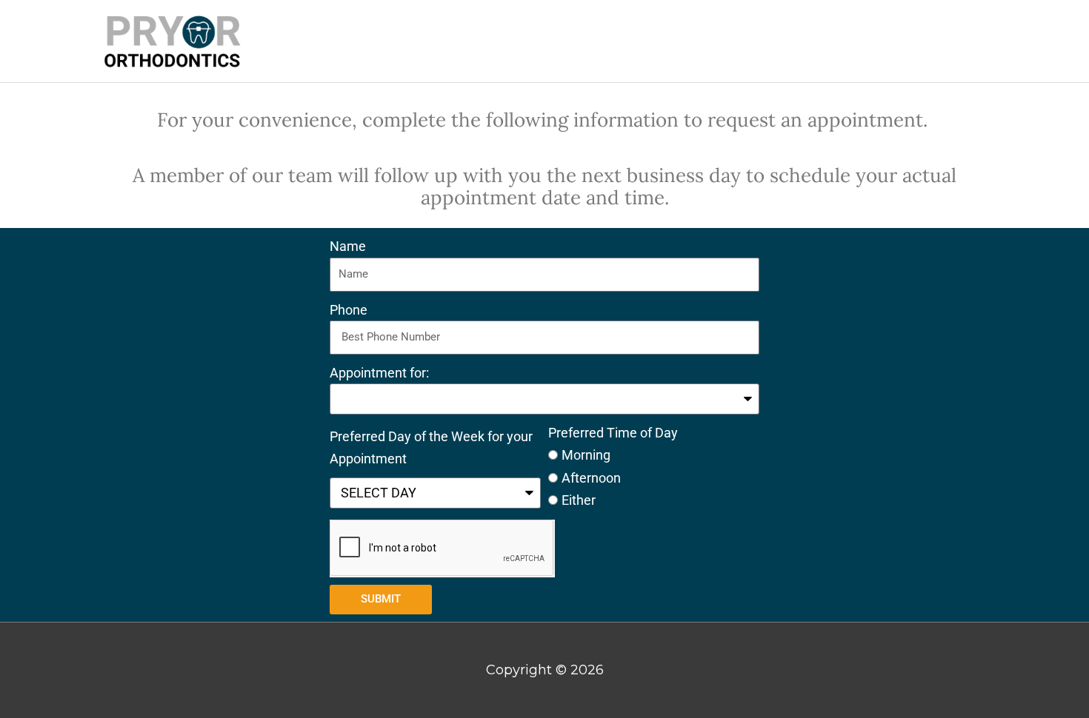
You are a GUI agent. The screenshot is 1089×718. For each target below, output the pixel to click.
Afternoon (591, 478)
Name (348, 246)
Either (579, 500)
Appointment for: (379, 372)
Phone (348, 310)
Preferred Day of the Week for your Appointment (431, 447)
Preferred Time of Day (613, 432)
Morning (586, 455)
